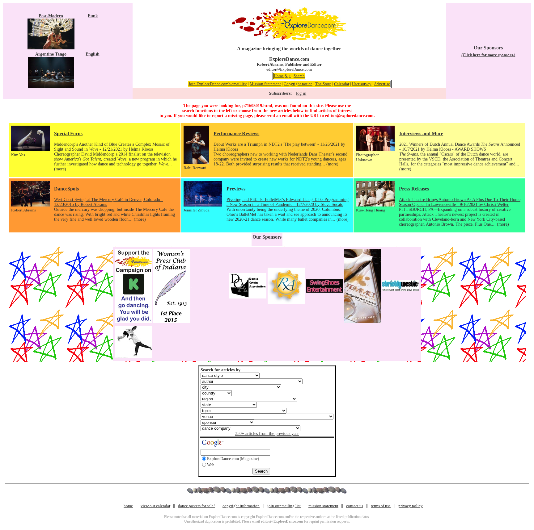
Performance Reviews (236, 133)
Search (299, 75)
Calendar (341, 83)
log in (301, 93)
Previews (236, 189)
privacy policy (410, 505)
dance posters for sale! (196, 505)
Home (279, 75)
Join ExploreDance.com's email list (218, 83)
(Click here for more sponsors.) (488, 54)
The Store (323, 83)
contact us (354, 505)
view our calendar (155, 505)
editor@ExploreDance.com (289, 69)
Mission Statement (265, 83)
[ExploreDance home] (289, 39)
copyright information (241, 505)
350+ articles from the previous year (267, 433)
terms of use (381, 505)
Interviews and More (421, 133)
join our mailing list (284, 505)
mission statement (323, 505)
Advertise (382, 83)
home (128, 505)
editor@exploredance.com (349, 115)
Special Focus (68, 133)
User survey (361, 83)
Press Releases (414, 189)
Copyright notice (298, 83)
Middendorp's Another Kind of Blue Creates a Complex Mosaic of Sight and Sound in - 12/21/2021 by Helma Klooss (112, 147)
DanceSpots (66, 189)
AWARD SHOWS (470, 149)
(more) (60, 169)
